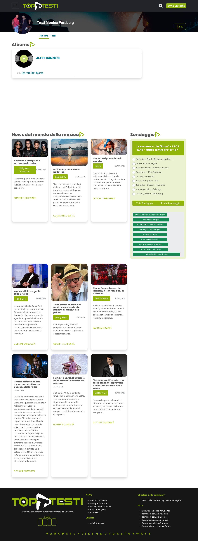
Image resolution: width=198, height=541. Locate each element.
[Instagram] (49, 522)
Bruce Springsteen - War (147, 180)
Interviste (94, 512)
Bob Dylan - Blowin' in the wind (150, 184)
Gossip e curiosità (98, 503)
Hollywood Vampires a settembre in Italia (27, 162)
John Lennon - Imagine (146, 163)
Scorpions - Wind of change (148, 189)
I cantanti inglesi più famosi (155, 523)
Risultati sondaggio (170, 203)
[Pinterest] (45, 522)
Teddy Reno (61, 317)
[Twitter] (54, 522)
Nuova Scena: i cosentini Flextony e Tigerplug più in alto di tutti (108, 291)
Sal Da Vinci (100, 392)
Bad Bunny (60, 176)
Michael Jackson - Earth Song (149, 193)
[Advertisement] (165, 59)
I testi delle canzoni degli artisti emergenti (162, 500)
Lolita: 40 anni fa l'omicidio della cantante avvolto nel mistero (69, 380)
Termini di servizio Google (154, 516)
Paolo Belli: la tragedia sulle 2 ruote (27, 292)
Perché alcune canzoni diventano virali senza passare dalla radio (27, 384)
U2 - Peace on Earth (145, 176)
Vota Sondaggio (144, 203)
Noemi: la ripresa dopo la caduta (107, 159)
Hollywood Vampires (24, 170)
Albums (44, 35)
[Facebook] (40, 522)
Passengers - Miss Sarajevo (148, 172)
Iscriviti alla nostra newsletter (156, 510)
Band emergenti (98, 509)
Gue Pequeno (102, 298)
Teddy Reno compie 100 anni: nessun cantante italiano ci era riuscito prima (67, 308)
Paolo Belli (21, 298)
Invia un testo (176, 5)
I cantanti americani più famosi (156, 526)
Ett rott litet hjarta (32, 73)
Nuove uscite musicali (100, 506)
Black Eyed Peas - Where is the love (152, 167)
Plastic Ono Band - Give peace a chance (154, 159)
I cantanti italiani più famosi (155, 520)
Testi (53, 35)
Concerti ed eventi (98, 500)
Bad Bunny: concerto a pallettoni (66, 171)
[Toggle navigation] (15, 5)
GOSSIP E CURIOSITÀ (24, 343)
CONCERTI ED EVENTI (25, 198)
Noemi (98, 165)
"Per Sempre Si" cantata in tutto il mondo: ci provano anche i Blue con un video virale (108, 384)
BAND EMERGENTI (102, 327)
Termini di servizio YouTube (155, 513)
